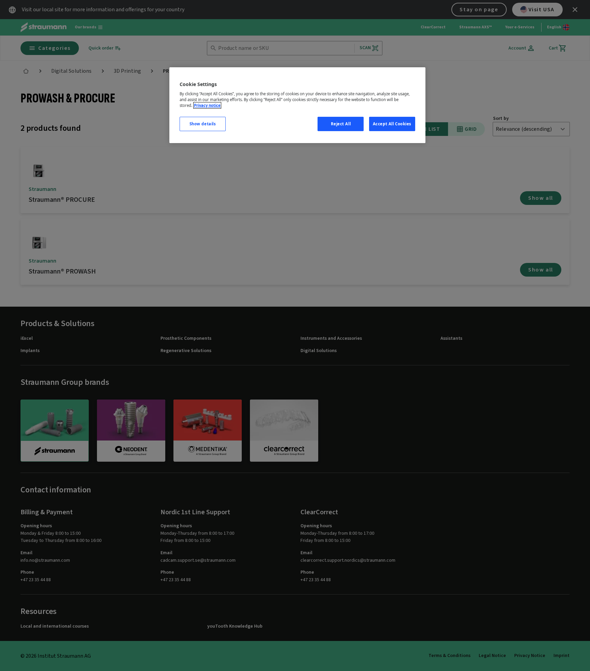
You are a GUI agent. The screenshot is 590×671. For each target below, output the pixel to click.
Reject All (341, 123)
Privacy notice (207, 105)
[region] (297, 105)
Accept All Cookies (392, 123)
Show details (202, 123)
